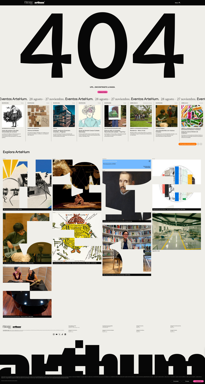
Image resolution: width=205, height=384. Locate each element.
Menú (176, 2)
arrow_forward (201, 144)
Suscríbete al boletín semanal (188, 144)
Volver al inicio (102, 92)
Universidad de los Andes (6, 330)
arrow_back (198, 144)
